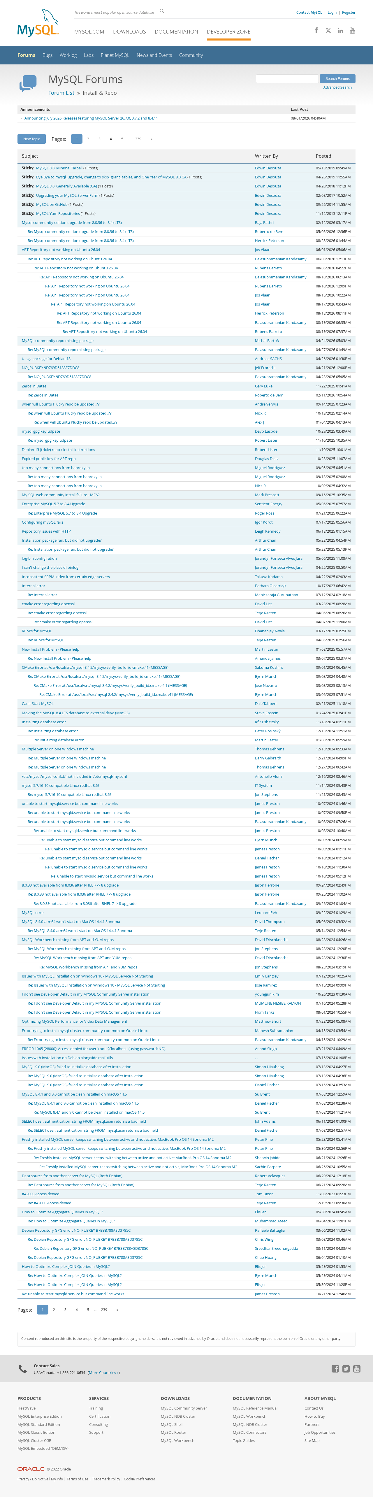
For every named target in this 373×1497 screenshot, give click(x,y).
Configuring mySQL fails (42, 522)
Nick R (260, 413)
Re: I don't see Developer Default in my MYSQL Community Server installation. (95, 1003)
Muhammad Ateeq (271, 1221)
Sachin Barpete (268, 1166)
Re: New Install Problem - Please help (59, 658)
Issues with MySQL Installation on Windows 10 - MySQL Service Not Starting (87, 976)
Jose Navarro (266, 685)
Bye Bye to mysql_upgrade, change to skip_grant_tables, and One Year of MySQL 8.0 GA (111, 177)
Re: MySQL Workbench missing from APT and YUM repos (77, 948)
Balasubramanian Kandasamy (281, 259)
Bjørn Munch (266, 676)
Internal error (33, 585)
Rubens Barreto (268, 268)
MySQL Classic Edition (36, 1432)
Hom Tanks (265, 1012)
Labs (89, 55)
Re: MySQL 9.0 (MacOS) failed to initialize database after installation (85, 1075)
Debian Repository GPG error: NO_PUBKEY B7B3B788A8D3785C (76, 1230)
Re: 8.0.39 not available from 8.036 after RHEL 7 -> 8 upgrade (79, 894)
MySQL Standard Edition (38, 1424)
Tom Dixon (264, 1193)
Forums (26, 55)
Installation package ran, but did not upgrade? (62, 540)
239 (138, 138)
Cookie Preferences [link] (140, 1479)
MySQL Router (173, 1432)
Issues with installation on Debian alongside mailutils (67, 1057)
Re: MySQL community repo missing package (66, 349)
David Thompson (270, 921)
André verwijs (266, 404)
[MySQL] (38, 23)
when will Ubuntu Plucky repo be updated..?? (61, 404)
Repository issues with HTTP (46, 531)
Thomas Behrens (269, 749)
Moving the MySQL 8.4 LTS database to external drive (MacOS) (76, 712)
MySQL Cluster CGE (34, 1440)
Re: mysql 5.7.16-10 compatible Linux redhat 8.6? (69, 794)
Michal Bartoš (267, 340)
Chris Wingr (265, 1239)
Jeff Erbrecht (265, 367)
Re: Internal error (42, 594)
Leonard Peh (266, 912)
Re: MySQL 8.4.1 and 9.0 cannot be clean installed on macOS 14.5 (83, 1103)
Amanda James (268, 658)
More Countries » (104, 1372)
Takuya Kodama (269, 576)
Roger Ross (264, 513)
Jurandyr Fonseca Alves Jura (278, 558)
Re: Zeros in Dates (43, 395)
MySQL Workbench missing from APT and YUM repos (68, 939)
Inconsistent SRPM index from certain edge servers (66, 576)
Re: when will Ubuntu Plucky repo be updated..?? (70, 413)
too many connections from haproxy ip (56, 467)
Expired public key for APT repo (49, 458)
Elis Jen (261, 1212)
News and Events (154, 55)
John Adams (265, 1121)
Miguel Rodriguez (270, 467)
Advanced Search (337, 87)
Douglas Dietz (267, 458)
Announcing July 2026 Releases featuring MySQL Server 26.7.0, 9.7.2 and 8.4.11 (91, 118)
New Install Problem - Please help (50, 649)
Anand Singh (266, 1048)
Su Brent (262, 1094)
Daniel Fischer (267, 858)
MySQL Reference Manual (255, 1408)
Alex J (259, 422)
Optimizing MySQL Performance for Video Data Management (74, 1021)
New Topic (31, 138)
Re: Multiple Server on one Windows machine (67, 758)
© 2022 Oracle (59, 1469)
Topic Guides (244, 1440)
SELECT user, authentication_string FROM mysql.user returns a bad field (84, 1121)
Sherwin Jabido (268, 1157)
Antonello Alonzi (269, 776)
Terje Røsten (265, 612)
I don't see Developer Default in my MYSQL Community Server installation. (86, 994)
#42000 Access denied (40, 1193)
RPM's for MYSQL (37, 631)
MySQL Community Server (184, 1408)
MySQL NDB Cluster (178, 1416)
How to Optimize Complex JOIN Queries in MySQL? (66, 1266)
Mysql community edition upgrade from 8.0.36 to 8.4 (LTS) (72, 222)
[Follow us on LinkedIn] (338, 32)
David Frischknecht (271, 939)
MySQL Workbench (177, 1440)
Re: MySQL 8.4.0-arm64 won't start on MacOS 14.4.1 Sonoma (80, 930)
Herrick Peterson (269, 240)
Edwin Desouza (268, 168)
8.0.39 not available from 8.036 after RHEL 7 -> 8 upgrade (70, 885)
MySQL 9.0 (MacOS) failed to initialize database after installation (76, 1066)
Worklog (68, 55)
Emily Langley (267, 976)
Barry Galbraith (268, 758)
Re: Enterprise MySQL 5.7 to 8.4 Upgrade (62, 513)
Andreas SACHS (268, 358)
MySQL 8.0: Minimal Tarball (59, 168)
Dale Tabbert (266, 703)
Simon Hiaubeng (269, 1066)
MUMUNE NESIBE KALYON (278, 1003)
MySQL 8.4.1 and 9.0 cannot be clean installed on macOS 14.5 (74, 1094)
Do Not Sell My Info (47, 1479)
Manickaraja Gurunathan (276, 594)
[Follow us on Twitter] (346, 1371)
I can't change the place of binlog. (50, 567)
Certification (99, 1416)
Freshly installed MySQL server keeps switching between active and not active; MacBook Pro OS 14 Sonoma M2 (118, 1139)
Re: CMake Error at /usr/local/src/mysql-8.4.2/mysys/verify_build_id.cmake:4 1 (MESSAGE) (110, 685)
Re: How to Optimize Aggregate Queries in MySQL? (71, 1221)
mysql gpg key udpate (41, 431)
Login (332, 12)
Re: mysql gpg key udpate (50, 440)
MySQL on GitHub (52, 204)
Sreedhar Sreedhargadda (276, 1248)
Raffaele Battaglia (270, 1230)
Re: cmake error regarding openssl (57, 612)
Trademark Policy (106, 1479)
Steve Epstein (266, 712)
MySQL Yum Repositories (58, 213)
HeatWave (26, 1408)
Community (191, 55)
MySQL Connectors (249, 1432)
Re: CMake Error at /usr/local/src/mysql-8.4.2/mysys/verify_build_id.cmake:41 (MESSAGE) (104, 676)
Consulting (98, 1424)
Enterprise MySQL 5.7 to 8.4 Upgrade (53, 503)
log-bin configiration (39, 558)
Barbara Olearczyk (270, 585)
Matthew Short (268, 1021)
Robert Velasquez (270, 1175)
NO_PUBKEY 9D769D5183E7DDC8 (50, 367)
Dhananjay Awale (270, 631)
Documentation (176, 31)
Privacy (23, 1479)
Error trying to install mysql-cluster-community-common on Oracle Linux (85, 1030)
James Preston (267, 803)
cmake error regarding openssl (48, 603)
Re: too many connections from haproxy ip (65, 476)
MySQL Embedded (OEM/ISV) (42, 1448)
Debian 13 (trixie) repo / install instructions (58, 449)
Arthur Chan (265, 540)
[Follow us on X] (326, 32)
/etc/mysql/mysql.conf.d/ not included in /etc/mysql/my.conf (74, 776)
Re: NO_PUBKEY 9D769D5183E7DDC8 (59, 376)
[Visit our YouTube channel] (350, 32)
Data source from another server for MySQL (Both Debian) (72, 1175)
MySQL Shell (171, 1424)
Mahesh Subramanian (274, 1030)
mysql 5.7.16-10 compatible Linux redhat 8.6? (60, 785)
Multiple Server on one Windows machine (58, 749)
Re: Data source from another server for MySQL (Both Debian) (81, 1184)
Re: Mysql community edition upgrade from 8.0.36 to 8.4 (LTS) (81, 231)
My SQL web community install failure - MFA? (61, 494)
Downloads (129, 31)
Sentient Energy (268, 503)
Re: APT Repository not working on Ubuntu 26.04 (70, 259)
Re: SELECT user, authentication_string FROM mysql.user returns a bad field (93, 1130)
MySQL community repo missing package (58, 340)
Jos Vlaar (262, 249)
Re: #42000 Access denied (49, 1203)
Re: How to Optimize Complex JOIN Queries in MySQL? (75, 1275)
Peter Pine (264, 1139)
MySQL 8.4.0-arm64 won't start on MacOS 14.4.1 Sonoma (71, 921)
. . (256, 1057)
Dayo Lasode (266, 431)
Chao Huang (266, 1257)
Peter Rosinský (268, 731)
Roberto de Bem (269, 231)
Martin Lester (266, 649)
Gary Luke (263, 386)
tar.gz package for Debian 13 (46, 358)
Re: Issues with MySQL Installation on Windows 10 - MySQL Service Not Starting (96, 985)
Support (96, 1432)
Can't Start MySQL (38, 703)
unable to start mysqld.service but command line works (70, 803)
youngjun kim (267, 994)
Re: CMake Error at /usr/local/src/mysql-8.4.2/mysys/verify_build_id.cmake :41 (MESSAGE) (116, 694)
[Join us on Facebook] (314, 32)
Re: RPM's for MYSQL (46, 640)
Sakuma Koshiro (269, 667)
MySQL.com (89, 31)
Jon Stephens (266, 794)
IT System (263, 785)
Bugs (47, 55)
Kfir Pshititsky (267, 721)
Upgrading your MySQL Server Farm (67, 195)
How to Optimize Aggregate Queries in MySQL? (62, 1212)
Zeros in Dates (34, 386)
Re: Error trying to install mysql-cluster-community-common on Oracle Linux (94, 1039)
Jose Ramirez (266, 985)
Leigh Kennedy (268, 531)
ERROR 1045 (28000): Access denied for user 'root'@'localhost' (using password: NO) (94, 1048)
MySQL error (33, 912)
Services (99, 1398)
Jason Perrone (267, 885)
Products (29, 1398)
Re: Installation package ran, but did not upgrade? (71, 549)
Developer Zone (229, 31)
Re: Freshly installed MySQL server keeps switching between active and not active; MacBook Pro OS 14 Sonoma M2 (127, 1148)
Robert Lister (266, 440)
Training (96, 1408)
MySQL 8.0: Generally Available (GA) (66, 186)
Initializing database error (44, 721)
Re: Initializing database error (53, 731)
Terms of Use (77, 1479)
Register (349, 12)
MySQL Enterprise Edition (39, 1416)
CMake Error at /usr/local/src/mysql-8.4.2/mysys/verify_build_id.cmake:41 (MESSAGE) (95, 667)
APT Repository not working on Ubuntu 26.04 (61, 249)
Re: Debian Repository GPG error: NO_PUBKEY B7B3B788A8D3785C (85, 1239)
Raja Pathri (264, 222)
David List (263, 603)
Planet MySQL (115, 55)
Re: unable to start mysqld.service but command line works (79, 812)
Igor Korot (264, 522)
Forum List (61, 92)
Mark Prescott (267, 494)
